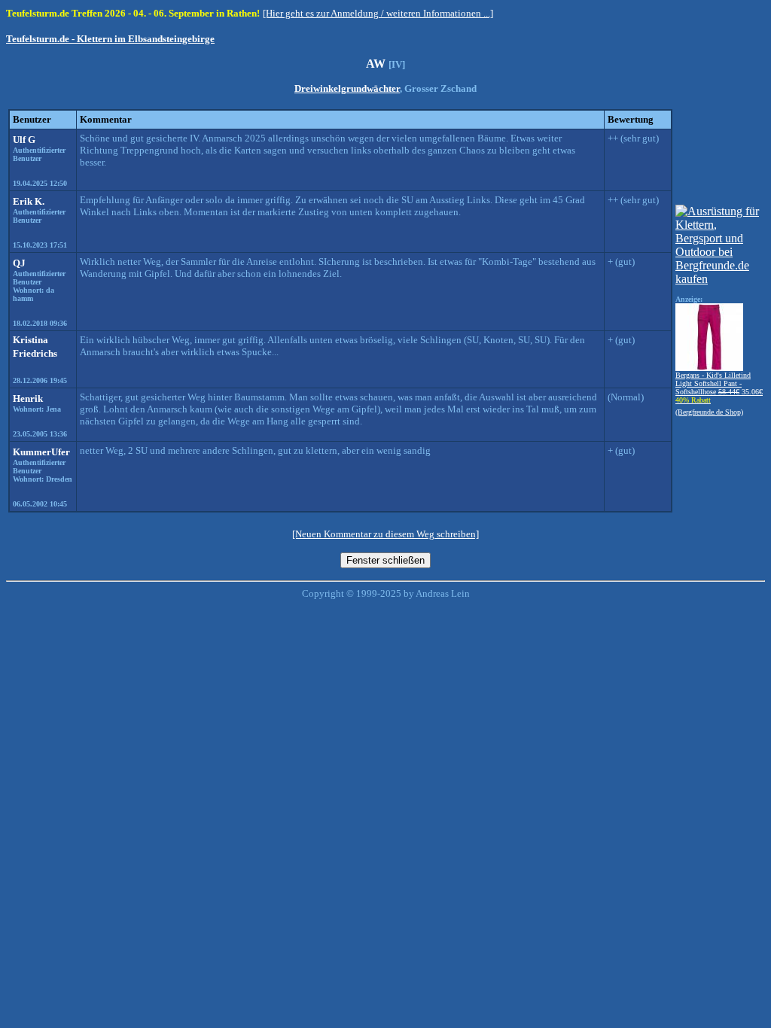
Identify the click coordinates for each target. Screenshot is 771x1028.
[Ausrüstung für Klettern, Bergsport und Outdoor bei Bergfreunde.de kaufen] (719, 278)
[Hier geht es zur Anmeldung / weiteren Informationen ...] (378, 13)
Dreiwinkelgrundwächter (347, 88)
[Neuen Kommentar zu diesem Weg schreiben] (385, 534)
